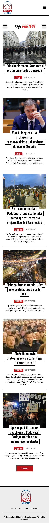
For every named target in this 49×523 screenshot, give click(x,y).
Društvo (18, 229)
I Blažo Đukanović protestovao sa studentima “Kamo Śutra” (24, 358)
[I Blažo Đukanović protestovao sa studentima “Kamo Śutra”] (24, 336)
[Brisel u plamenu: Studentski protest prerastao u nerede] (24, 48)
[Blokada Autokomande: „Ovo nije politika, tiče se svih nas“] (24, 267)
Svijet (18, 77)
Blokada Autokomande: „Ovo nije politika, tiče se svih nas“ (25, 289)
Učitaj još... (24, 468)
